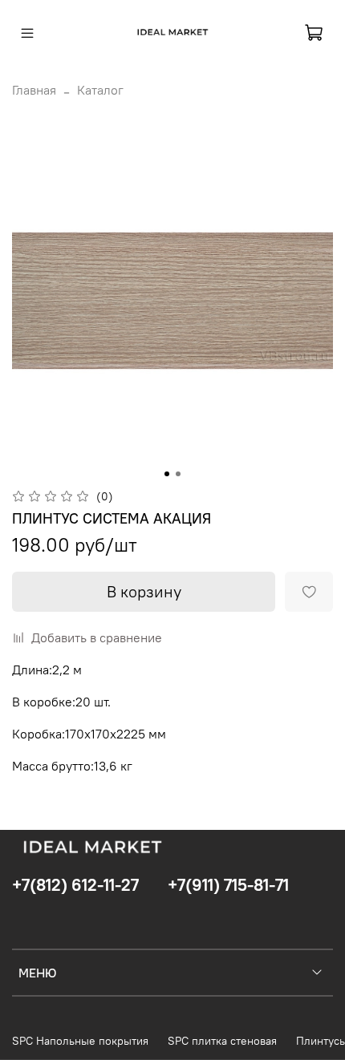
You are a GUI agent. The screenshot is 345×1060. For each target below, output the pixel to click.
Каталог (100, 90)
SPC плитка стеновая (222, 1041)
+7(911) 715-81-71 (228, 885)
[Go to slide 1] (166, 473)
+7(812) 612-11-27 (75, 885)
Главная (34, 90)
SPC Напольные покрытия (80, 1041)
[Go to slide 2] (178, 473)
